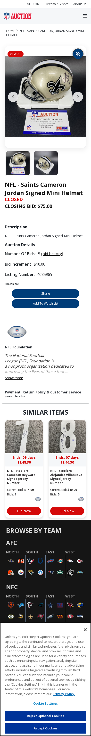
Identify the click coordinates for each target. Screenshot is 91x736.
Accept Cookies (46, 728)
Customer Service (56, 4)
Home (10, 31)
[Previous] (13, 97)
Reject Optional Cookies (45, 716)
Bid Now (24, 511)
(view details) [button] (15, 396)
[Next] (78, 97)
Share (45, 293)
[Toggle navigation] (85, 16)
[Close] (85, 629)
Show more (12, 284)
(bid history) (52, 253)
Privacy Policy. (64, 694)
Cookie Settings (45, 703)
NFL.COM (33, 4)
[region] (45, 679)
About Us (79, 4)
